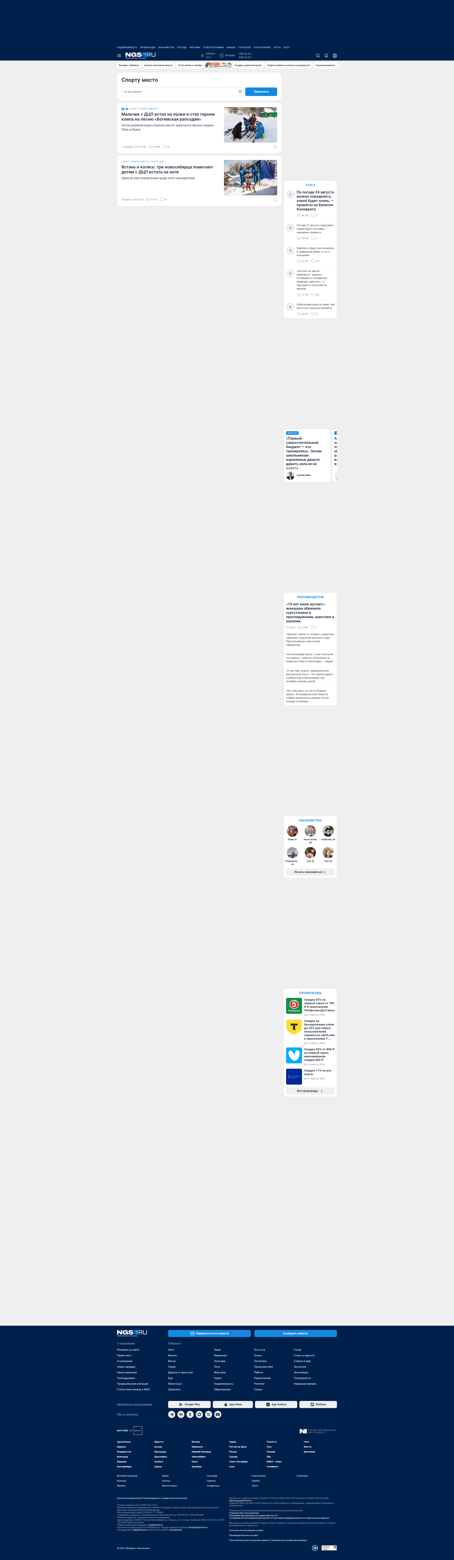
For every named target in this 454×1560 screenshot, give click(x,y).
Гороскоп (244, 47)
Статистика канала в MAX (133, 1389)
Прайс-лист (124, 1355)
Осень (258, 1355)
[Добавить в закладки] (275, 147)
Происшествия (263, 1366)
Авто (171, 1349)
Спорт (297, 1349)
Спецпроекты (302, 1378)
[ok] (190, 1414)
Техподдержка (126, 1378)
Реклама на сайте (128, 1349)
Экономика (301, 1372)
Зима (217, 1349)
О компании (124, 1361)
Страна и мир (302, 1361)
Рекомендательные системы (243, 1535)
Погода (182, 47)
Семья (258, 1389)
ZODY (287, 47)
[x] (208, 1414)
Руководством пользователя (244, 1513)
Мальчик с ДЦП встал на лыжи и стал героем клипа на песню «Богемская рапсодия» (168, 117)
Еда (170, 1378)
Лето (217, 1366)
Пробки (228, 55)
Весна (172, 1361)
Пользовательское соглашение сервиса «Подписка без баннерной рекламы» (268, 1540)
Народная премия (305, 1383)
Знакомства (166, 47)
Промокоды (148, 47)
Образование (222, 1389)
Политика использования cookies (246, 1530)
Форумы (195, 47)
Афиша (231, 47)
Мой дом (219, 1372)
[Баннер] (218, 65)
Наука (218, 1378)
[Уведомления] (326, 56)
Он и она (259, 1349)
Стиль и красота (304, 1355)
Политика (260, 1361)
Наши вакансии (127, 1372)
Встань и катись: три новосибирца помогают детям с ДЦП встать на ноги (167, 169)
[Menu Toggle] (119, 56)
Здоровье (174, 1389)
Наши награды (126, 1366)
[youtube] (217, 1414)
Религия (259, 1383)
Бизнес (172, 1355)
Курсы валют (262, 47)
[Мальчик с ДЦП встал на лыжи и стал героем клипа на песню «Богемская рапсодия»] (250, 125)
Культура (219, 1361)
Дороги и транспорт (180, 1372)
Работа (258, 1372)
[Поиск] (318, 56)
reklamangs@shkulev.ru (240, 1500)
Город (171, 1366)
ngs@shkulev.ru (155, 1525)
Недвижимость (127, 47)
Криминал (220, 1355)
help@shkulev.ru (140, 1530)
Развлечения (262, 1378)
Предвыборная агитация (132, 1383)
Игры (277, 47)
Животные (175, 1383)
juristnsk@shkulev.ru (198, 1527)
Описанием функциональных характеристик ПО (253, 1515)
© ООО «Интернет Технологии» (133, 1548)
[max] (199, 1414)
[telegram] (171, 1414)
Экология (300, 1366)
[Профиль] (335, 56)
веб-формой (176, 1530)
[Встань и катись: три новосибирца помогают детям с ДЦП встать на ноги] (250, 177)
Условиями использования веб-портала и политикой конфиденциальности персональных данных (279, 1518)
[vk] (180, 1414)
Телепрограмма (213, 47)
